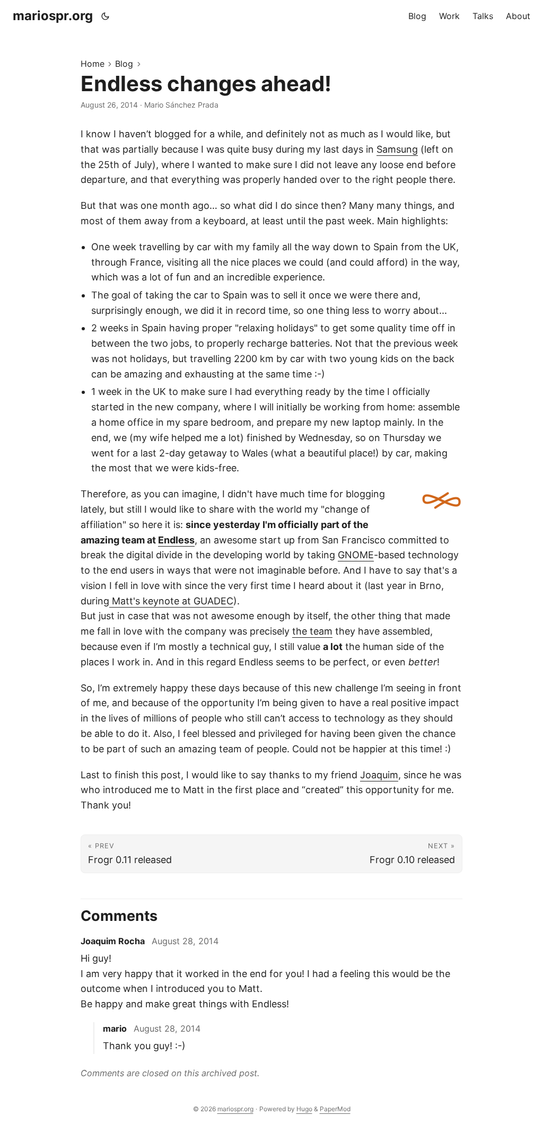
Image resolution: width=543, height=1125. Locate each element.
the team (312, 631)
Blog (124, 63)
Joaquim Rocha (113, 941)
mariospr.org (53, 15)
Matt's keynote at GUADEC (171, 601)
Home (92, 63)
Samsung (397, 149)
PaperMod (335, 1109)
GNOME (356, 554)
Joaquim (379, 774)
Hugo (304, 1109)
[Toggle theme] (105, 16)
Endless (176, 540)
